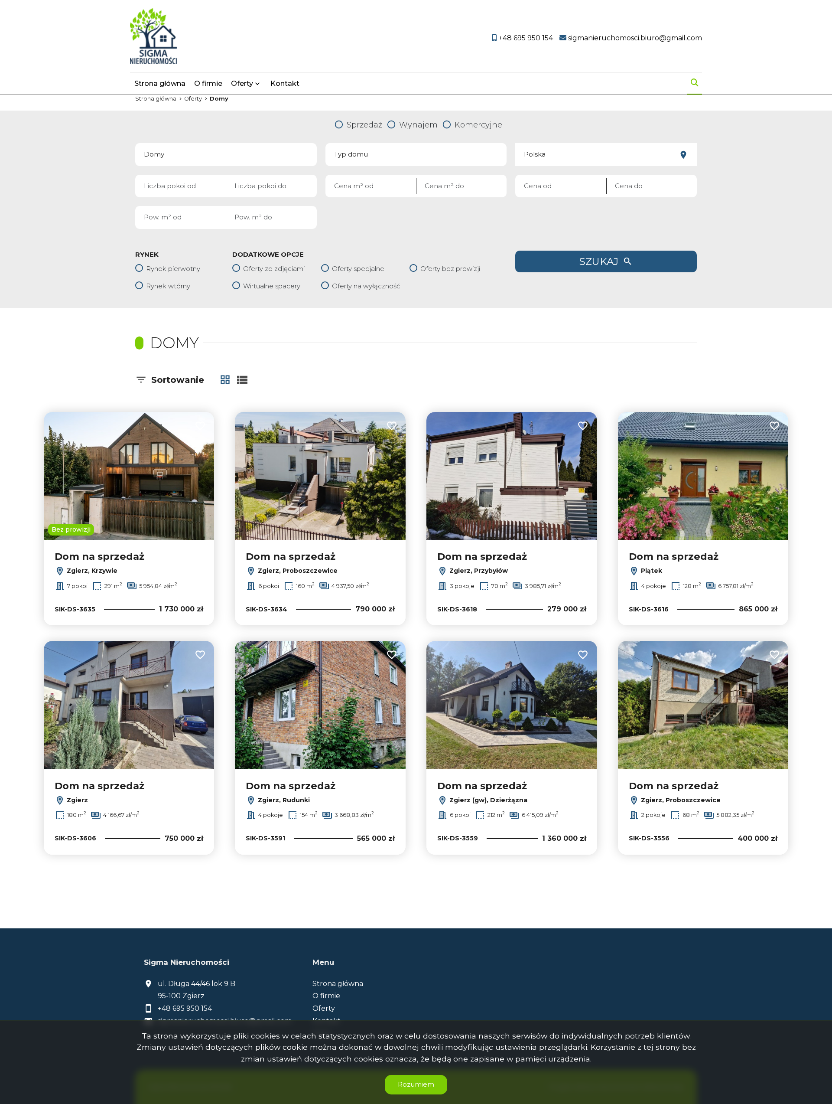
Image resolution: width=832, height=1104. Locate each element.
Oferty (242, 83)
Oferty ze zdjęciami (274, 269)
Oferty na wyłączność (366, 286)
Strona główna (159, 83)
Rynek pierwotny (173, 269)
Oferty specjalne (358, 269)
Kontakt (284, 83)
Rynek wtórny (168, 286)
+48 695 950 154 (185, 1008)
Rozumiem (416, 1084)
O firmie (208, 83)
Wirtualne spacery (271, 286)
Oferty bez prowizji (450, 269)
